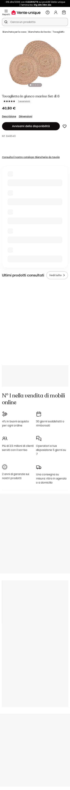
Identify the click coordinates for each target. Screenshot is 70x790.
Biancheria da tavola (39, 31)
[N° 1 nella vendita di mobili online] (26, 12)
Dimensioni (25, 116)
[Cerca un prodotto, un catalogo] (6, 22)
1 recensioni (24, 101)
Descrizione (9, 116)
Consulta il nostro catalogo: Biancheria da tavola (31, 157)
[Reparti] (6, 11)
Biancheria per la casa (14, 31)
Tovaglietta (59, 31)
